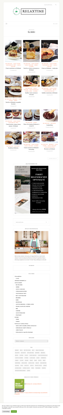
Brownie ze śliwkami (49, 149)
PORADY (18, 321)
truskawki (37, 368)
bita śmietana (30, 352)
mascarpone (43, 362)
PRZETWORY (53, 123)
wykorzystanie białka (20, 370)
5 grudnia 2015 (13, 128)
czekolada (32, 357)
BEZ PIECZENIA (19, 285)
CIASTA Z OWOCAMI (29, 65)
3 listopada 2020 (13, 106)
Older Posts (52, 158)
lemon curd (31, 362)
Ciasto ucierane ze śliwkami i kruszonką (31, 148)
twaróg (44, 368)
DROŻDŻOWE (19, 302)
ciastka (21, 355)
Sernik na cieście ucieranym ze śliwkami (31, 69)
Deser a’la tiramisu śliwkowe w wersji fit (31, 125)
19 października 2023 (31, 72)
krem (44, 360)
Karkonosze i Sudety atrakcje (21, 323)
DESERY (35, 122)
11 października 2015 (49, 127)
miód (22, 365)
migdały (17, 365)
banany (17, 350)
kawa (35, 360)
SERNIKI (36, 65)
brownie (43, 352)
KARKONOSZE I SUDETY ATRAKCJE (23, 328)
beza (21, 350)
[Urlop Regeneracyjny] (31, 189)
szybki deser (18, 368)
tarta (32, 368)
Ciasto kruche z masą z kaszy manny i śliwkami (13, 125)
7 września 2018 (31, 96)
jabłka (16, 360)
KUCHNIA (17, 317)
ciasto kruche (33, 355)
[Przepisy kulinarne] (19, 383)
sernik (44, 365)
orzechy (27, 365)
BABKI (17, 300)
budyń (16, 355)
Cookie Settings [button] (6, 411)
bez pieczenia (27, 350)
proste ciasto (38, 365)
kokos (39, 360)
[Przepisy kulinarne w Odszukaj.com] (33, 383)
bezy (33, 350)
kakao (31, 360)
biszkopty (23, 352)
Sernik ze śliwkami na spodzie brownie (13, 103)
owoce (31, 365)
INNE (17, 308)
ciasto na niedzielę (42, 355)
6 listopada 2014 (50, 151)
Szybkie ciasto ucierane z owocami (31, 93)
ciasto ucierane (19, 357)
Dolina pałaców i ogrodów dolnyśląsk (24, 332)
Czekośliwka (49, 125)
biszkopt (17, 352)
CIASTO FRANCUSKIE (47, 89)
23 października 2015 (31, 128)
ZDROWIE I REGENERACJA (20, 280)
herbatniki (43, 357)
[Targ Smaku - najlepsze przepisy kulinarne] (24, 390)
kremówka (17, 362)
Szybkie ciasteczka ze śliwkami (49, 93)
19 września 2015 (31, 151)
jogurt (21, 360)
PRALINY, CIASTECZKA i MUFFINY (23, 306)
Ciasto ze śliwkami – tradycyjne (50, 68)
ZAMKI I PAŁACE (19, 330)
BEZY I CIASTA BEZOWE (21, 295)
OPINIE (17, 319)
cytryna (26, 357)
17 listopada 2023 (13, 70)
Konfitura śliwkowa (13, 148)
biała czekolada (40, 350)
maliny (37, 362)
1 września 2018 (50, 94)
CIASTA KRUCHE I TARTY (11, 65)
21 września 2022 (49, 70)
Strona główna (18, 276)
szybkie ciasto (26, 368)
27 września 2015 (13, 150)
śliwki (28, 370)
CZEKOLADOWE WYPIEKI (49, 147)
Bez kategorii (9, 63)
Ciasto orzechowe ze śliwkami (13, 68)
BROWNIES (15, 99)
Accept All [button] (14, 411)
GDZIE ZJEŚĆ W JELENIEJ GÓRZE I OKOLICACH (26, 325)
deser (38, 357)
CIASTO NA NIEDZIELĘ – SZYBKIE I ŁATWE (25, 304)
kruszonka (24, 362)
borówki (37, 352)
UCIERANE (31, 66)
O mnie (17, 278)
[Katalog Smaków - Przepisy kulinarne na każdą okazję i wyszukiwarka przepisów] (31, 393)
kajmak (26, 360)
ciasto (26, 355)
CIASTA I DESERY (16, 63)
